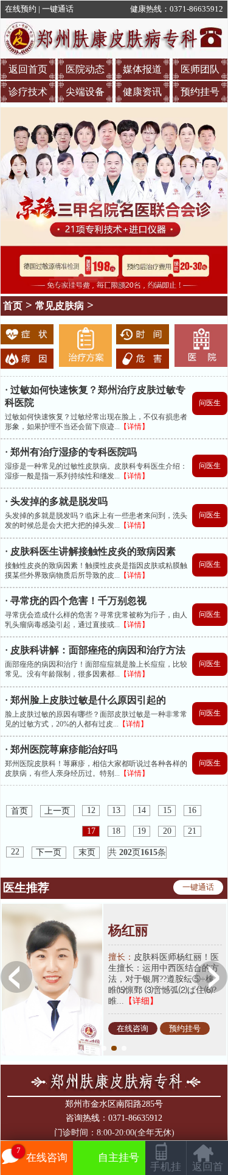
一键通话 (58, 9)
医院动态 (85, 69)
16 (192, 810)
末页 (86, 852)
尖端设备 (85, 92)
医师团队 (200, 69)
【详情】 (134, 426)
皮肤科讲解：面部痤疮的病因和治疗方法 (97, 650)
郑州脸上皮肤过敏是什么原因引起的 (88, 700)
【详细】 (141, 1001)
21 (192, 831)
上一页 (57, 810)
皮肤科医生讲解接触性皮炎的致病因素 (93, 551)
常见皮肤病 (59, 305)
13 (116, 810)
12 (91, 810)
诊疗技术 (28, 92)
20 (167, 831)
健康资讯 (142, 92)
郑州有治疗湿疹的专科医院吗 (73, 452)
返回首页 (28, 69)
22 (15, 851)
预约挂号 (200, 92)
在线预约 (20, 9)
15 (167, 810)
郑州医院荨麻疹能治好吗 (63, 749)
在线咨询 (132, 1028)
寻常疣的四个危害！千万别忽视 (78, 600)
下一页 (48, 852)
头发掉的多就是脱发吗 (59, 501)
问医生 (210, 403)
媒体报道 (142, 69)
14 (141, 810)
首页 (12, 305)
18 (116, 831)
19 (141, 831)
